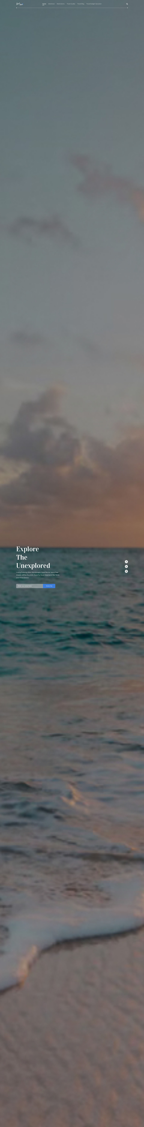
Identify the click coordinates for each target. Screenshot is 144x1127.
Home (44, 4)
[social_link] (126, 561)
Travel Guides (71, 4)
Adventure (51, 4)
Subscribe (49, 586)
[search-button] (127, 4)
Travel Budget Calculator (94, 4)
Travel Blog (80, 4)
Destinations (60, 4)
